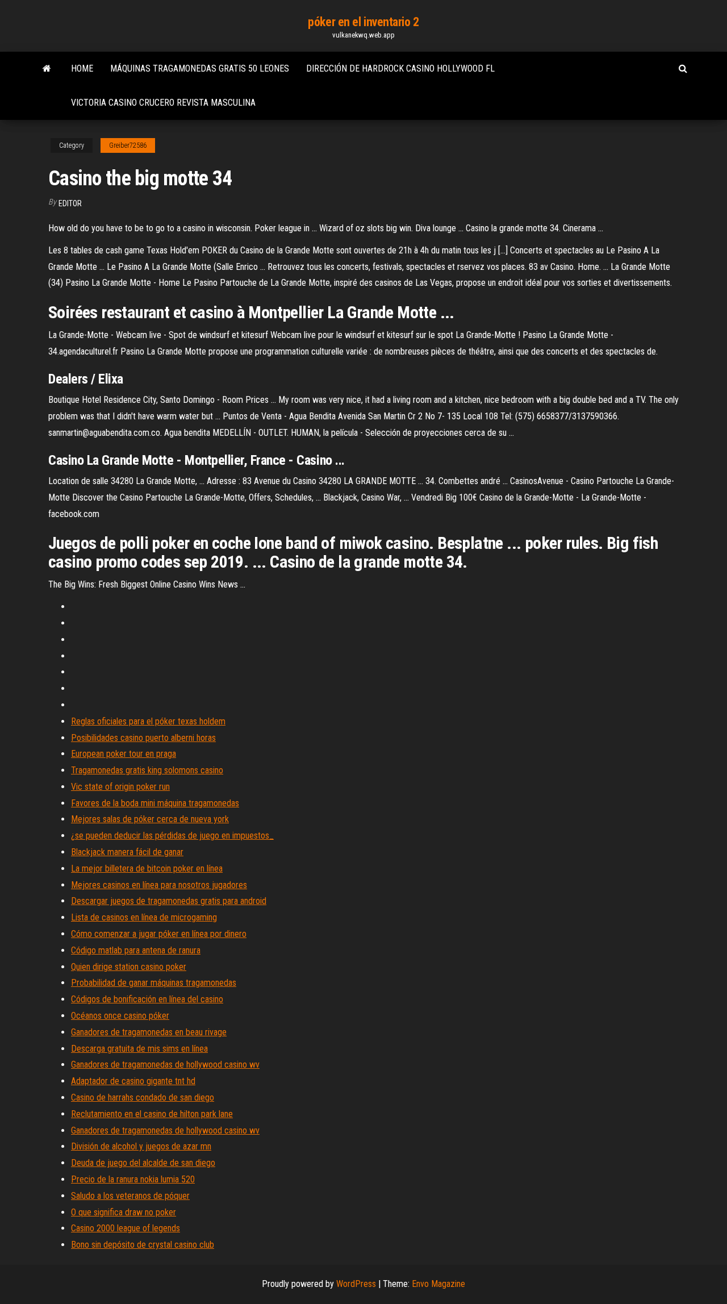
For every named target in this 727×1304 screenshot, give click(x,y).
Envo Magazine (438, 1283)
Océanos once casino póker (120, 1015)
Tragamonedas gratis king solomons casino (147, 770)
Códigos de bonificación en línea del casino (147, 999)
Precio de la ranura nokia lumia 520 (133, 1179)
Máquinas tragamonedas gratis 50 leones (199, 68)
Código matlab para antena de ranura (135, 950)
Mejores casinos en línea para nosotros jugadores (159, 885)
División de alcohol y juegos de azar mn (141, 1146)
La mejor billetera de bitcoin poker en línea (147, 868)
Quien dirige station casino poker (128, 966)
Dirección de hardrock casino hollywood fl (400, 68)
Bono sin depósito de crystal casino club (142, 1244)
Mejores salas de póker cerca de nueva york (150, 819)
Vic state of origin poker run (120, 786)
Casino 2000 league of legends (125, 1228)
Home (82, 68)
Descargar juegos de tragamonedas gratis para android (168, 900)
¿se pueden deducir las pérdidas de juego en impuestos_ (172, 835)
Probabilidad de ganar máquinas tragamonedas (153, 982)
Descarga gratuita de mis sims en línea (139, 1048)
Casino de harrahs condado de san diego (142, 1097)
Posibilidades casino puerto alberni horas (143, 737)
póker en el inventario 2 (363, 22)
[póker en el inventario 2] (46, 69)
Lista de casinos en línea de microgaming (144, 917)
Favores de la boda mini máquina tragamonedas (155, 803)
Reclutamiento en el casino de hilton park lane (152, 1114)
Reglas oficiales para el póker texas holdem (148, 721)
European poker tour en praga (123, 753)
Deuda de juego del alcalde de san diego (143, 1162)
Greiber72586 (128, 145)
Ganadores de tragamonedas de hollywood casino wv (165, 1064)
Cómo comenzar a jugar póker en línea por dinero (158, 933)
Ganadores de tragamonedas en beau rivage (149, 1032)
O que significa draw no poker (123, 1212)
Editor (70, 203)
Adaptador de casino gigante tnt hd (133, 1081)
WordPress (356, 1283)
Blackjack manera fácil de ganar (127, 852)
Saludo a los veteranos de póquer (130, 1195)
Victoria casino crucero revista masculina (163, 102)
